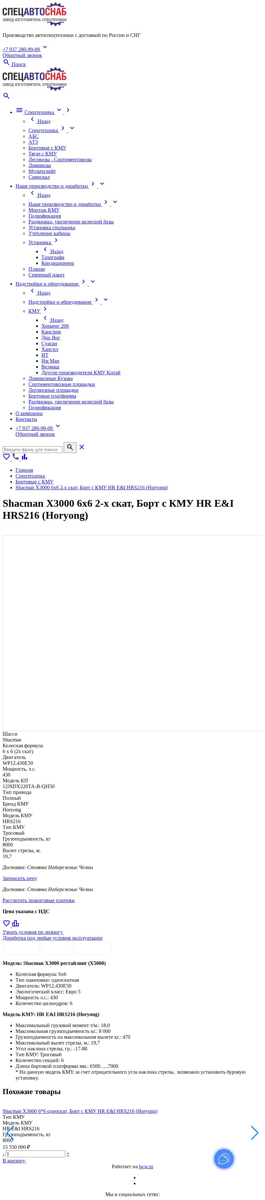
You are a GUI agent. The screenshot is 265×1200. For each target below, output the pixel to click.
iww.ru (146, 1166)
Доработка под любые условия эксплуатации (52, 938)
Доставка (93, 948)
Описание (21, 948)
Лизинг (57, 948)
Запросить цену (20, 878)
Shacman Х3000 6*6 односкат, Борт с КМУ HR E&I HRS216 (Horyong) (80, 1111)
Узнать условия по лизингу (33, 932)
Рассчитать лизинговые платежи (39, 900)
